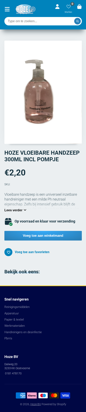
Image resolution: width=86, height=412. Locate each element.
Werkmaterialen (14, 326)
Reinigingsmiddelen (17, 307)
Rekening (57, 9)
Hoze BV (35, 404)
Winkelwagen (79, 9)
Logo (26, 9)
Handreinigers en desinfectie (23, 332)
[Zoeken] (77, 21)
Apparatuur (11, 313)
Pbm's (8, 338)
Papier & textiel (14, 319)
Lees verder (13, 210)
